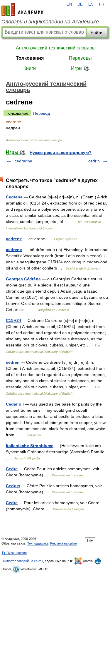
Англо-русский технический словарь (55, 47)
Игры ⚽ (80, 68)
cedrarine (23, 161)
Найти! (97, 32)
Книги (29, 68)
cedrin (94, 161)
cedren (13, 362)
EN (69, 4)
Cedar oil (15, 404)
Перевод (41, 113)
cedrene (14, 238)
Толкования (30, 58)
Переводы (80, 58)
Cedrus (13, 485)
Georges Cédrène (23, 279)
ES (91, 4)
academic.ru (22, 9)
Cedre (12, 468)
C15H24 (13, 320)
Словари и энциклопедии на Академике (50, 22)
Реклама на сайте (63, 543)
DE (80, 4)
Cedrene (14, 197)
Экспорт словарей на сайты (22, 561)
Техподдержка (37, 543)
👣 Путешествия (14, 553)
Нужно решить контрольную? (61, 152)
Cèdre (12, 502)
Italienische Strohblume (29, 445)
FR (101, 4)
